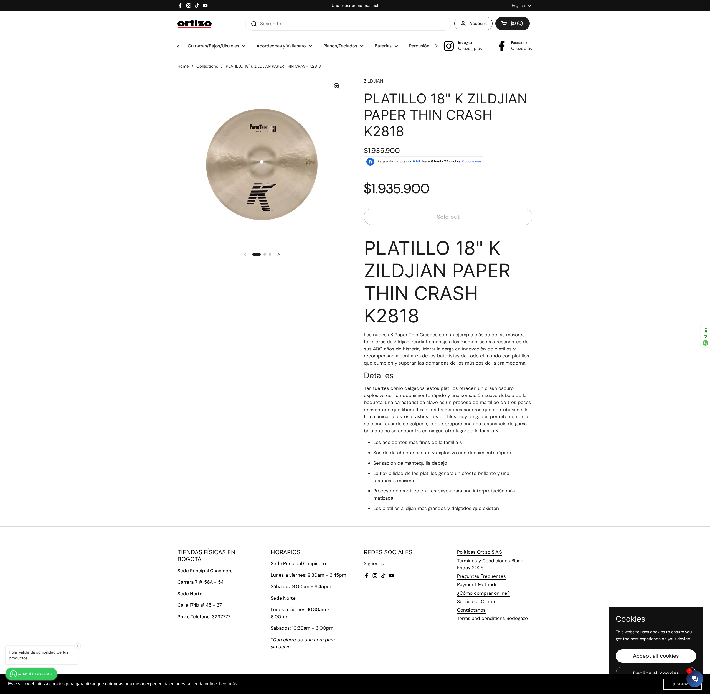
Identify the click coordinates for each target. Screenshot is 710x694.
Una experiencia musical (355, 5)
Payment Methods (477, 584)
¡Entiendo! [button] (683, 684)
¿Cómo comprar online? (483, 593)
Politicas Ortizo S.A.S (479, 552)
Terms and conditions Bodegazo (492, 618)
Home (183, 66)
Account (478, 23)
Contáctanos (471, 610)
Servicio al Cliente (477, 601)
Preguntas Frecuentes (481, 576)
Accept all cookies (656, 655)
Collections (207, 66)
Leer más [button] (228, 684)
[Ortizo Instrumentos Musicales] (195, 24)
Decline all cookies (656, 673)
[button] (512, 23)
